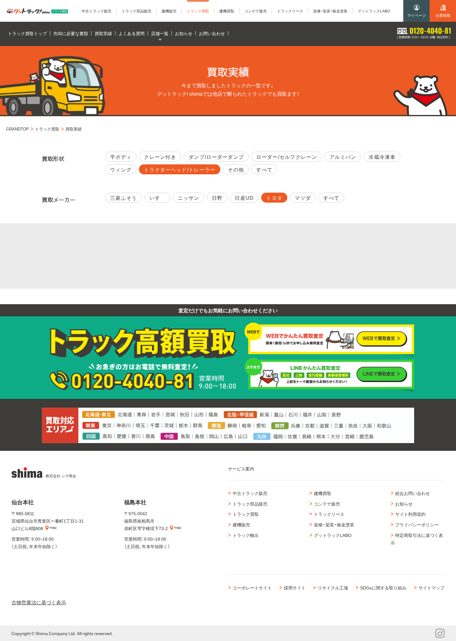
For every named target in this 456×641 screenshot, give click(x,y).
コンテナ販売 (327, 504)
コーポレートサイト (252, 587)
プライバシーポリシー (417, 524)
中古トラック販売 (250, 493)
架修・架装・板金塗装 (334, 524)
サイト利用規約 (410, 514)
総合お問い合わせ (412, 493)
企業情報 (443, 15)
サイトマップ (431, 587)
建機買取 (322, 493)
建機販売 (241, 524)
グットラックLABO (332, 535)
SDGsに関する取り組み (383, 587)
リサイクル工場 (333, 587)
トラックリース (329, 514)
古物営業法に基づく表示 (38, 602)
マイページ (416, 15)
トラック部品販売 (250, 504)
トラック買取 (246, 514)
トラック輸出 (246, 535)
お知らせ (404, 504)
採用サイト (295, 587)
